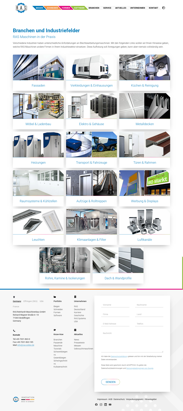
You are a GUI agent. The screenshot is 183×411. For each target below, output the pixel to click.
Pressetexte (79, 342)
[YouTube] (110, 404)
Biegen (57, 306)
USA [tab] (41, 301)
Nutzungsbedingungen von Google (139, 368)
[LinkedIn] (105, 404)
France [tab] (16, 306)
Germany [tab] (17, 301)
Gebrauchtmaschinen (83, 349)
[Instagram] (101, 404)
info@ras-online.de (25, 345)
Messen (77, 346)
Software (58, 315)
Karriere (77, 312)
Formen (57, 312)
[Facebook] (96, 404)
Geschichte (79, 315)
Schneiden (58, 309)
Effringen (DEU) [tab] (30, 301)
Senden (111, 381)
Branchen (58, 339)
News (76, 339)
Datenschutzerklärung (119, 356)
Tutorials (57, 349)
